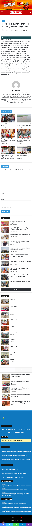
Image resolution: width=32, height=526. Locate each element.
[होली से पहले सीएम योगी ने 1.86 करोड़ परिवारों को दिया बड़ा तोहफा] (5, 270)
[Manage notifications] (3, 522)
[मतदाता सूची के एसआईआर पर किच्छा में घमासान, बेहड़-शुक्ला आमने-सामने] (5, 301)
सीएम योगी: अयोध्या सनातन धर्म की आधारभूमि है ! (20, 235)
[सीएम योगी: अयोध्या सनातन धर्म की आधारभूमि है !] (5, 237)
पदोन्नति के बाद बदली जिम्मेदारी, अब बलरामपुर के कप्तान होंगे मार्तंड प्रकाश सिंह (20, 389)
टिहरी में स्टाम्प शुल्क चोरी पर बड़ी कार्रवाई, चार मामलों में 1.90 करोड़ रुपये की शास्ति (23, 157)
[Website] (16, 105)
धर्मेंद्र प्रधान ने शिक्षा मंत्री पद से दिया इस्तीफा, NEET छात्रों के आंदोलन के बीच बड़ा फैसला (23, 140)
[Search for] (30, 12)
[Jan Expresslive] (16, 12)
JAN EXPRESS (5, 30)
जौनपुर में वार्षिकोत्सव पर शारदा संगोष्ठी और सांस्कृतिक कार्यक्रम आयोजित (18, 222)
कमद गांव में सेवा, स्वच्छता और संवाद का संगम (8, 124)
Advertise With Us (14, 520)
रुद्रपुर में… (12, 360)
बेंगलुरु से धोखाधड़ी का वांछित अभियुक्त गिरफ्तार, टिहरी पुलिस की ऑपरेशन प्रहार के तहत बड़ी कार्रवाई (8, 157)
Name (2, 188)
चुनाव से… (12, 326)
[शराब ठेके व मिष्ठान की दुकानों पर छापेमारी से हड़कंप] (5, 284)
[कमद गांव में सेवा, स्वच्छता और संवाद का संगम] (8, 118)
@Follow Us (5, 437)
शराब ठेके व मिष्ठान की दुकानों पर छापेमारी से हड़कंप (20, 281)
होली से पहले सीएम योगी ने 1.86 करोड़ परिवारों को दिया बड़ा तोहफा (20, 269)
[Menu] (2, 12)
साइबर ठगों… (13, 353)
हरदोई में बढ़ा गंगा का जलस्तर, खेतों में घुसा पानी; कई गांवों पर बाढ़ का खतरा (24, 124)
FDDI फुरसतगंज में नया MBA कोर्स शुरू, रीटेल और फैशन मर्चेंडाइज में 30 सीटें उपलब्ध (20, 249)
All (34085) (16, 289)
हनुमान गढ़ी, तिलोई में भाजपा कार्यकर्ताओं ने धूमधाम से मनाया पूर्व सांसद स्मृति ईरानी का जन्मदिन (20, 229)
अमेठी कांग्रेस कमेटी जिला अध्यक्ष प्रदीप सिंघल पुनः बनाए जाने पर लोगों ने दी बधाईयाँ (19, 242)
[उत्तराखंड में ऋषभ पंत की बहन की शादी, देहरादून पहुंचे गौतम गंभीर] (5, 263)
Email (2, 193)
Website (3, 199)
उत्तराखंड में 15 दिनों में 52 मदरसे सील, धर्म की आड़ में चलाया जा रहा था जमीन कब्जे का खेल (20, 275)
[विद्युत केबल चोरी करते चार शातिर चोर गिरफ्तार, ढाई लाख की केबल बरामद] (5, 342)
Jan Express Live (25, 518)
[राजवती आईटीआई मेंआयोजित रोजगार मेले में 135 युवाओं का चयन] (5, 308)
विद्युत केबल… (13, 340)
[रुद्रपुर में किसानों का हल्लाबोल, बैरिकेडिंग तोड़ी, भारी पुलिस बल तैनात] (5, 362)
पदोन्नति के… (12, 313)
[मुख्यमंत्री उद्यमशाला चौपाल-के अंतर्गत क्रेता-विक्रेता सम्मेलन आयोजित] (5, 322)
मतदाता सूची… (13, 299)
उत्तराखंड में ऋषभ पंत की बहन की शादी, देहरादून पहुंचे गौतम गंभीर (20, 262)
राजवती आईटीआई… (14, 306)
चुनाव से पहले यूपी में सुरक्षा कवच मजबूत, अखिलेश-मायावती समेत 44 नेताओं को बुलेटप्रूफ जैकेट (20, 402)
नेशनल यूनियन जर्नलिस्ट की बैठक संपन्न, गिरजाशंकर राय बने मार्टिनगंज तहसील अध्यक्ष (8, 140)
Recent (7, 370)
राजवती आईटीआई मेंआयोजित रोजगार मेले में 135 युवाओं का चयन (20, 382)
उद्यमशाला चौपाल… (14, 346)
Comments (23, 370)
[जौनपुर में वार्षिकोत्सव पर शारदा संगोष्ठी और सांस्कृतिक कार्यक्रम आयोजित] (5, 223)
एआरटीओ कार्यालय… (14, 333)
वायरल (3, 21)
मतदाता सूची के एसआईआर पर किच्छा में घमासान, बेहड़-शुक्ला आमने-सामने (20, 375)
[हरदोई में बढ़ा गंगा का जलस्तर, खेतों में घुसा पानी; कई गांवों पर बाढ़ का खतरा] (24, 118)
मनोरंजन (7, 18)
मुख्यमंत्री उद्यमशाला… (14, 319)
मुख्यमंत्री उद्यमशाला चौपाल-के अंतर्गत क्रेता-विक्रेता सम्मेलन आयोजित (20, 395)
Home (3, 18)
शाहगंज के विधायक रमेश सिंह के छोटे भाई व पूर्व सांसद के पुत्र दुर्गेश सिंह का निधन (19, 255)
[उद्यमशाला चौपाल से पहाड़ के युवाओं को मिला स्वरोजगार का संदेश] (5, 348)
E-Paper (20, 520)
